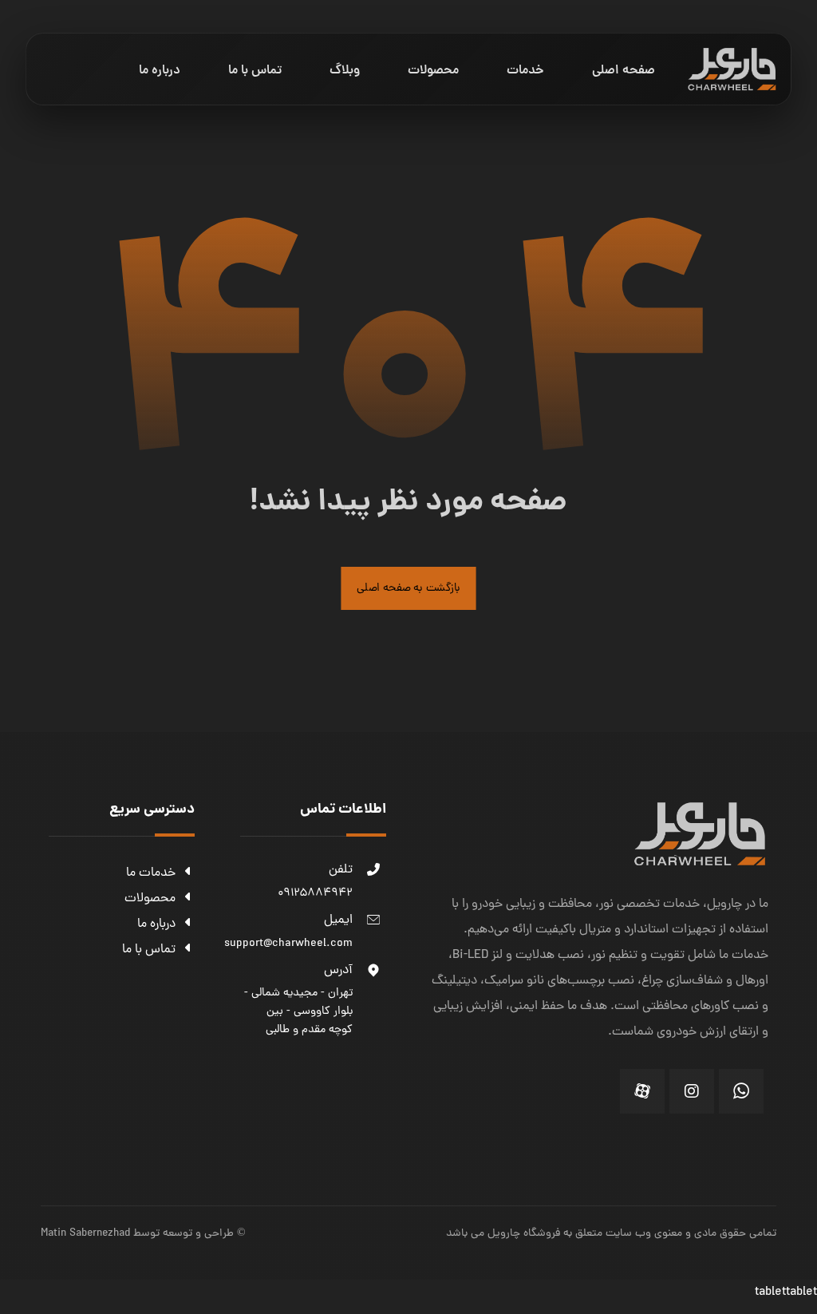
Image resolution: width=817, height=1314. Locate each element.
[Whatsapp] (741, 1091)
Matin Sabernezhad (85, 1233)
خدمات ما (151, 873)
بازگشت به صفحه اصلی (408, 588)
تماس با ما (149, 950)
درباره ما (156, 924)
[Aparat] (642, 1091)
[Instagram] (691, 1091)
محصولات (150, 898)
